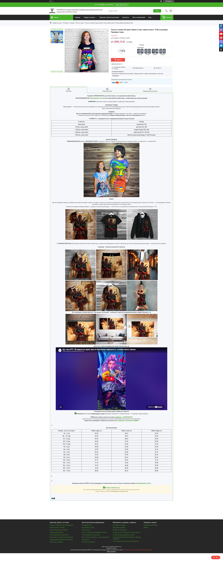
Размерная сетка (87, 525)
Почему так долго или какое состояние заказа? (126, 532)
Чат (217, 557)
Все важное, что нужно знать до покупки (61, 537)
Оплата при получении (56, 542)
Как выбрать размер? (119, 527)
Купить (119, 60)
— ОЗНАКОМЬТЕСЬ (124, 417)
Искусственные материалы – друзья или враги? (95, 537)
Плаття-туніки (80, 23)
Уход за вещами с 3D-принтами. (91, 534)
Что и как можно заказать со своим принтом (125, 541)
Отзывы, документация (56, 532)
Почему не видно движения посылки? (124, 534)
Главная (77, 17)
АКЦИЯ (146, 527)
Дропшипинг (85, 539)
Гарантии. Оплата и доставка (109, 17)
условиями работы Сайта (143, 483)
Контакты (125, 17)
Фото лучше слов (121, 4)
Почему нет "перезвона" (120, 530)
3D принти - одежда (69, 23)
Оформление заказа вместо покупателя (61, 539)
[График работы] (171, 11)
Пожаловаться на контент (129, 549)
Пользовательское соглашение (59, 530)
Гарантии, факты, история (57, 527)
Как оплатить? (86, 530)
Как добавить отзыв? (88, 527)
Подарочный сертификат (151, 525)
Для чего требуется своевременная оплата (94, 532)
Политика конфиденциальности (145, 549)
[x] (54, 498)
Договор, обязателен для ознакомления (61, 525)
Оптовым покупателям (88, 542)
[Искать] (157, 10)
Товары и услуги (89, 17)
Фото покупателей (138, 17)
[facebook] (52, 498)
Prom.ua (119, 546)
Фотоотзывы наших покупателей (59, 534)
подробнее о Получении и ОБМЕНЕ (128, 420)
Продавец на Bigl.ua (112, 548)
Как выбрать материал (119, 525)
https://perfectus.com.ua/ (97, 98)
